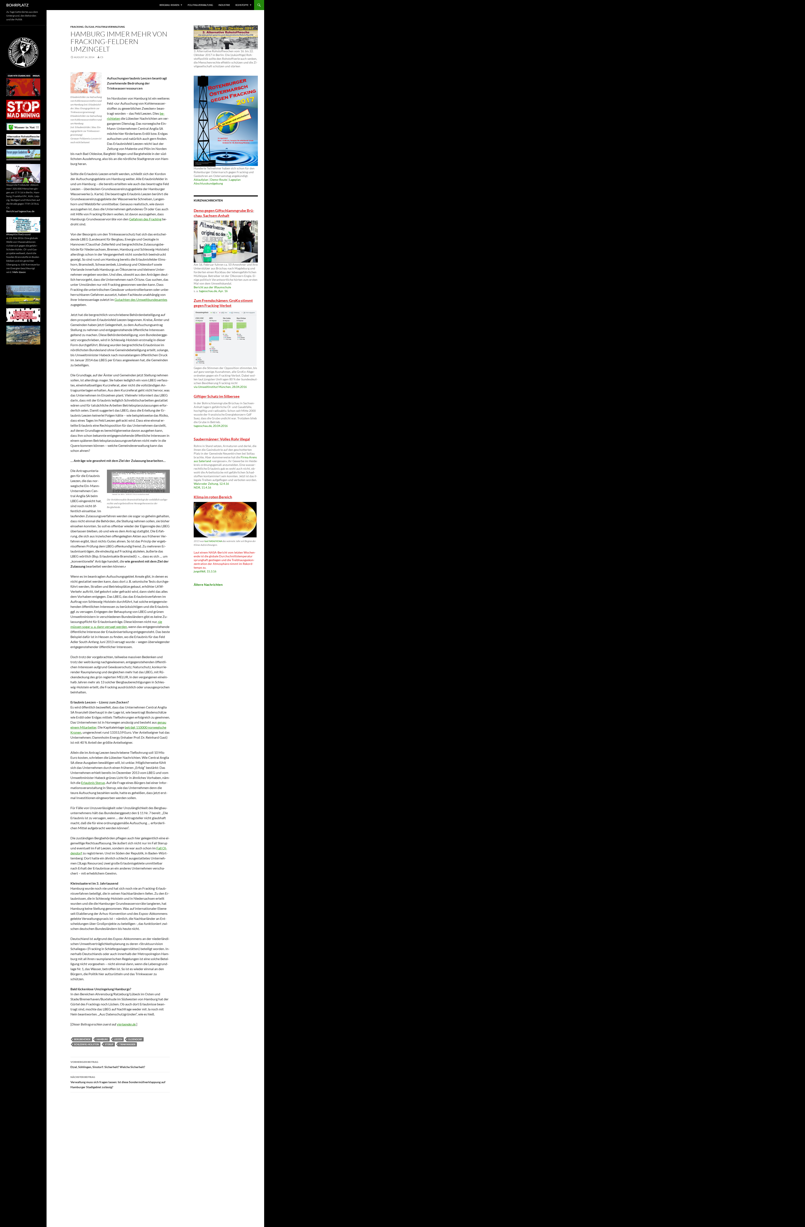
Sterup (109, 1044)
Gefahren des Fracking (145, 219)
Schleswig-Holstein (86, 1044)
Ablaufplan (201, 179)
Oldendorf (135, 1039)
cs (101, 57)
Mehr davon (19, 272)
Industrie (224, 5)
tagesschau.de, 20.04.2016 (211, 426)
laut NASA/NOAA (213, 541)
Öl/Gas (89, 26)
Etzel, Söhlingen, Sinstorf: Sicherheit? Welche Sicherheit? (107, 1064)
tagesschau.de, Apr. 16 (213, 291)
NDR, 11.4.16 (202, 487)
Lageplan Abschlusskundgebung (217, 181)
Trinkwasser (127, 1044)
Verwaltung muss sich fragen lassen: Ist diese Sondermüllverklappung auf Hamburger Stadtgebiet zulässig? (117, 1082)
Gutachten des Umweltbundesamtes (140, 300)
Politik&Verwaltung (200, 5)
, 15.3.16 (205, 571)
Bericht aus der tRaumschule (212, 287)
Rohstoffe (241, 5)
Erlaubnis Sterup (93, 783)
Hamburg (102, 1039)
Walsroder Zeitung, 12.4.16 (211, 483)
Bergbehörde (82, 1039)
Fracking (77, 26)
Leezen (118, 1039)
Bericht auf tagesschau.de (20, 211)
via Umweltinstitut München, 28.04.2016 (220, 387)
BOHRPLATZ (17, 5)
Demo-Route (218, 179)
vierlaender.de (126, 1024)
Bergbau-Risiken (169, 5)
